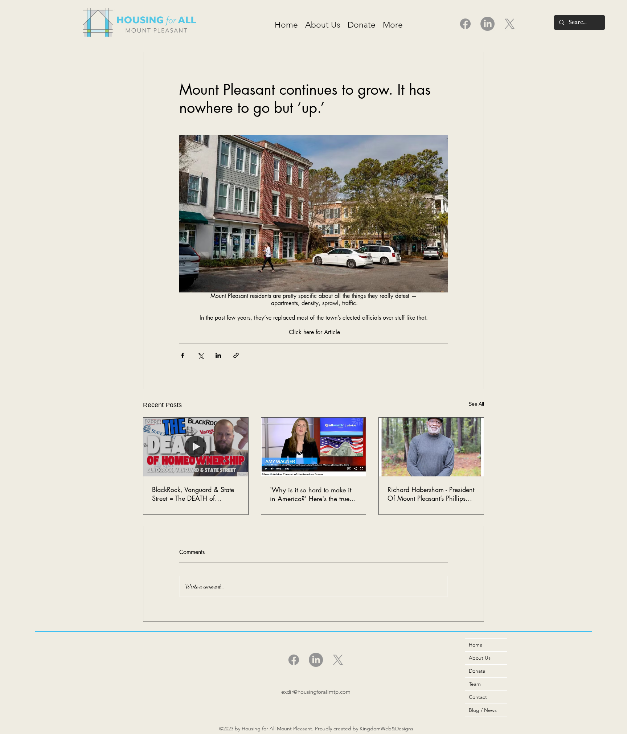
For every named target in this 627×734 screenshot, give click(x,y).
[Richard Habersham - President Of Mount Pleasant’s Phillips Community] (431, 447)
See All (476, 404)
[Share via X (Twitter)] (200, 355)
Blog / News (483, 710)
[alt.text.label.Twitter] (510, 24)
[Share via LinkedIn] (218, 355)
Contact (478, 697)
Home (476, 644)
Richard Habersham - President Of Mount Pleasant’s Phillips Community (431, 494)
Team (475, 684)
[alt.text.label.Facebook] (294, 660)
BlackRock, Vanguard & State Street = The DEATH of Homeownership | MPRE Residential (193, 494)
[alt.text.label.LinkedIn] (487, 24)
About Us (480, 658)
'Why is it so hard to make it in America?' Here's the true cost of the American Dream (310, 494)
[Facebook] (465, 24)
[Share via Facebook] (182, 355)
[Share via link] (236, 355)
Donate (477, 671)
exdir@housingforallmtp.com (316, 691)
